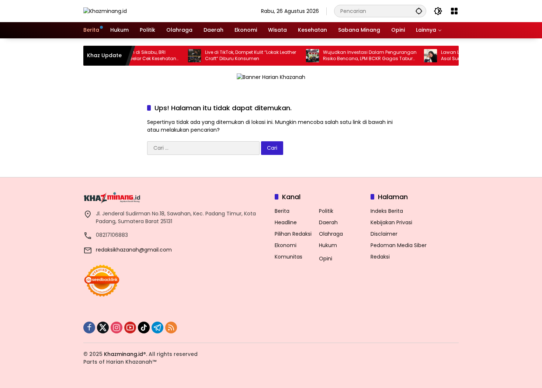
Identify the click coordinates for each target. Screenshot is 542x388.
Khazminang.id (123, 354)
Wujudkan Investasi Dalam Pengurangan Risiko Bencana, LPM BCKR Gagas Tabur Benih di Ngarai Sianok (361, 55)
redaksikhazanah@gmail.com (134, 249)
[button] (418, 11)
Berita (282, 211)
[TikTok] (144, 327)
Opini (325, 258)
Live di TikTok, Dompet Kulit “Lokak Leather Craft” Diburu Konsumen (242, 55)
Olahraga (331, 234)
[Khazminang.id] (105, 10)
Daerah (328, 222)
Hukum (328, 245)
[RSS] (171, 327)
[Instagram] (116, 327)
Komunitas (288, 256)
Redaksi (380, 256)
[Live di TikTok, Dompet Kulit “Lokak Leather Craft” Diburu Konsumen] (186, 55)
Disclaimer (384, 234)
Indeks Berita (387, 211)
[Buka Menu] (454, 11)
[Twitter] (103, 327)
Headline (286, 222)
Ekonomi (285, 245)
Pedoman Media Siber (399, 245)
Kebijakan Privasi (391, 222)
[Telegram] (157, 327)
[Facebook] (89, 327)
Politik (326, 211)
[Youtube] (130, 327)
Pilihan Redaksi (293, 234)
